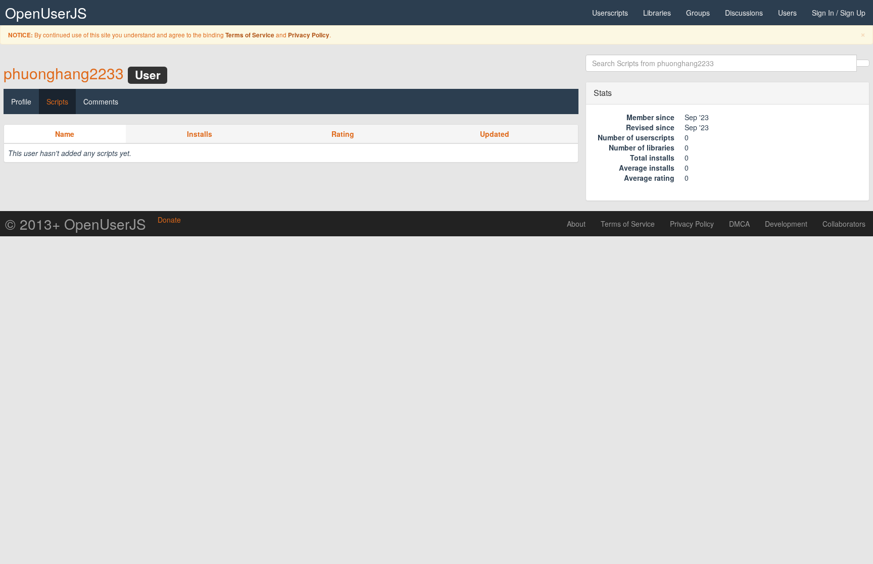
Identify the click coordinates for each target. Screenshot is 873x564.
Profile (21, 101)
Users (787, 13)
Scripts (57, 101)
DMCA (739, 224)
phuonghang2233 (64, 73)
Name (64, 134)
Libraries (657, 13)
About (576, 224)
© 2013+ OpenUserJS (75, 224)
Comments (100, 101)
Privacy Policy (308, 35)
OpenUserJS (46, 13)
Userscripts (610, 13)
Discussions (744, 13)
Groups (698, 13)
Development (786, 224)
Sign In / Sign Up (838, 13)
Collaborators (843, 224)
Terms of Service (249, 35)
